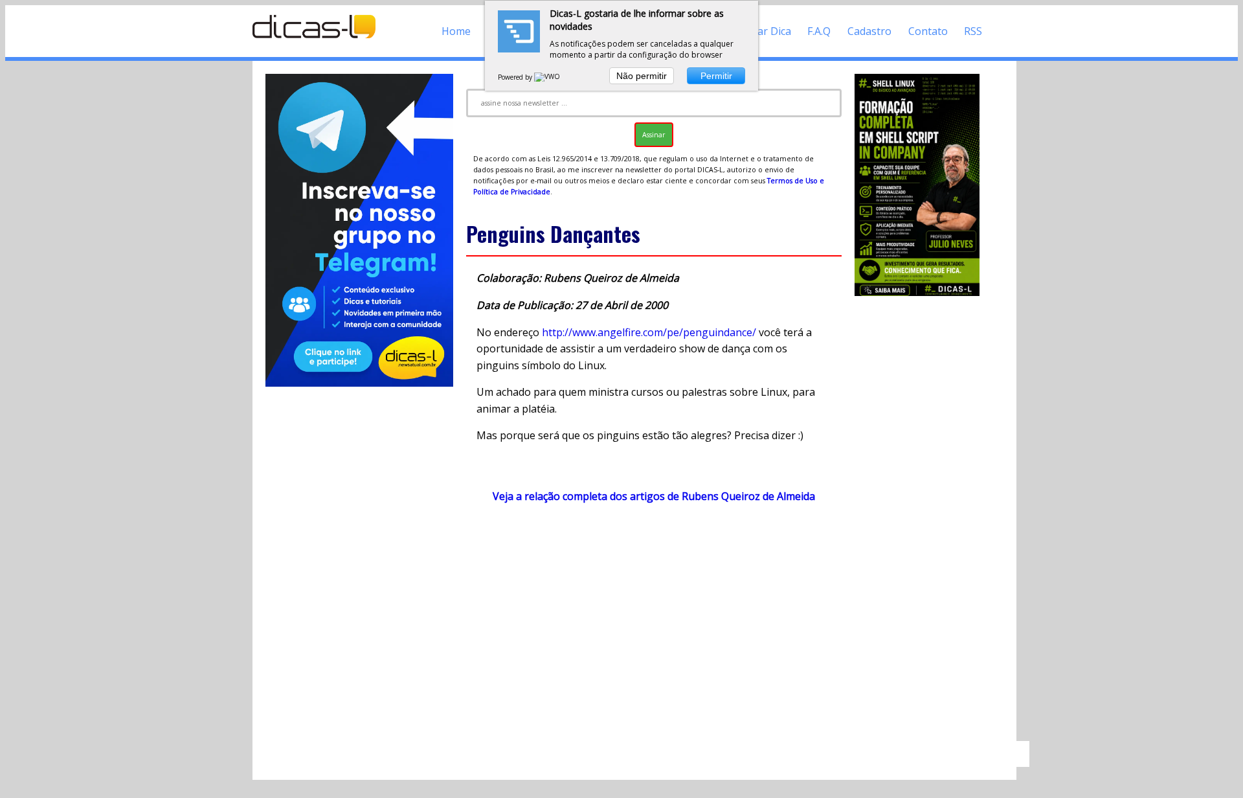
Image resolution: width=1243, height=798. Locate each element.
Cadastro (869, 31)
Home (456, 31)
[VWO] (547, 77)
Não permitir (641, 76)
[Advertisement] (654, 628)
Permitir (716, 76)
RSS (973, 31)
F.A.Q (819, 31)
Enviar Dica (764, 31)
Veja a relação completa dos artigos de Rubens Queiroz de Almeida (654, 496)
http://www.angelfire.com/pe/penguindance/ (649, 332)
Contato (928, 31)
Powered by (516, 77)
